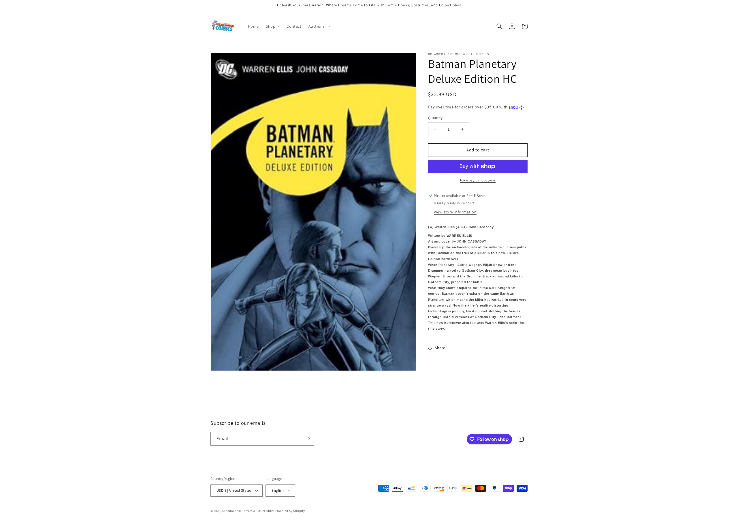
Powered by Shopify (290, 511)
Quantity (435, 117)
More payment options (478, 180)
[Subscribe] (307, 439)
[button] (272, 26)
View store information (455, 211)
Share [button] (440, 347)
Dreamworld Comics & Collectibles (248, 511)
